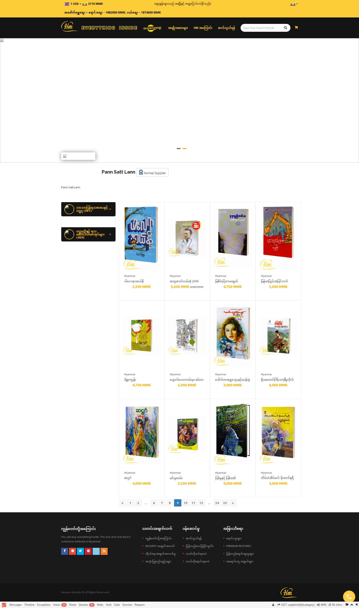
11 (193, 503)
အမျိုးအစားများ (178, 28)
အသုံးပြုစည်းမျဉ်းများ (158, 561)
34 (217, 503)
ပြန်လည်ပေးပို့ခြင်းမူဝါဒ (200, 546)
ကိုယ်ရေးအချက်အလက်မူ (160, 553)
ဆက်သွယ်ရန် (226, 28)
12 (201, 503)
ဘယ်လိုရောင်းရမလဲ (197, 561)
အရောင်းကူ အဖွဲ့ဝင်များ (239, 561)
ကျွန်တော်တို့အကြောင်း (158, 538)
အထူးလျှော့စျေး (152, 28)
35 (225, 503)
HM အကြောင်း (203, 28)
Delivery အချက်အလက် (160, 546)
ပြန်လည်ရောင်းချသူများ (240, 553)
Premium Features (238, 546)
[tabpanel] (179, 100)
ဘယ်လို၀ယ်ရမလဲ (196, 553)
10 (185, 503)
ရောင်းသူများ (234, 538)
